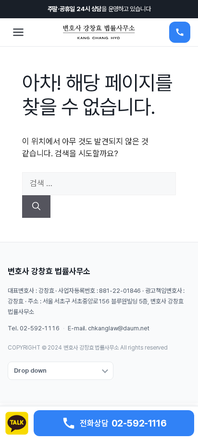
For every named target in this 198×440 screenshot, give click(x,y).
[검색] (36, 206)
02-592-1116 (40, 328)
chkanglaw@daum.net (118, 328)
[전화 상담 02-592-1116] (179, 32)
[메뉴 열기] (18, 32)
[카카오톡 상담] (17, 423)
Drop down (30, 370)
